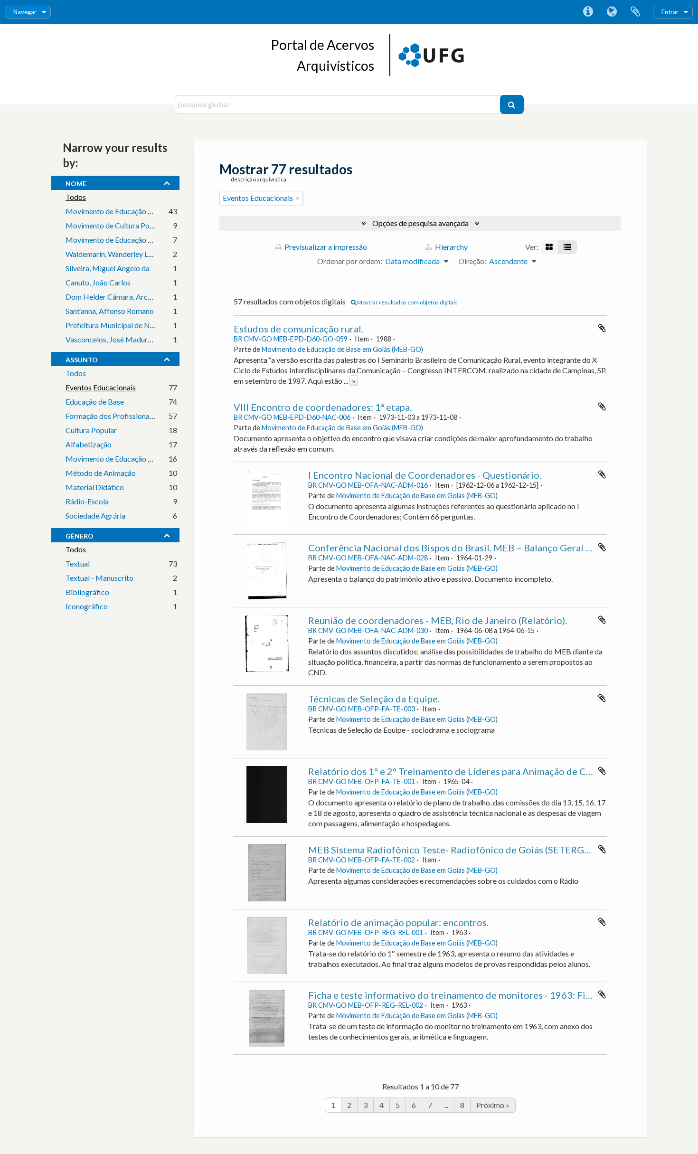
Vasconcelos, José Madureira (113, 339)
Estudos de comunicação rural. (298, 328)
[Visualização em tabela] (567, 247)
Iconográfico (87, 606)
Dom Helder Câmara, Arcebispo (118, 296)
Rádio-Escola (87, 501)
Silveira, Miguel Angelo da (108, 268)
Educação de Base (95, 401)
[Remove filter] (298, 198)
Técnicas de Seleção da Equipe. (374, 698)
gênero (80, 534)
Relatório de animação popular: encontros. (398, 922)
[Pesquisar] (512, 104)
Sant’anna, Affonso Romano (110, 310)
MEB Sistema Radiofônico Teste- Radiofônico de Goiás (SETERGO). (452, 849)
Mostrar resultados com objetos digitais (407, 302)
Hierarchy (451, 246)
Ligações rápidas (588, 12)
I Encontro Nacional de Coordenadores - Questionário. (424, 475)
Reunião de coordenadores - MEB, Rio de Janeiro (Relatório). (437, 620)
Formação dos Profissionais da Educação (131, 415)
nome (76, 182)
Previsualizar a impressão (325, 246)
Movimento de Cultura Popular (116, 225)
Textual (78, 563)
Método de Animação (101, 472)
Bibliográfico (87, 591)
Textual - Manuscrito (99, 577)
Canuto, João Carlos (98, 282)
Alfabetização (89, 444)
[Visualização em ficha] (549, 247)
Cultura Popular (91, 430)
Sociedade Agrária (95, 515)
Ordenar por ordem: (349, 260)
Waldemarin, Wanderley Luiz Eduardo (126, 253)
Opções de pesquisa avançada (420, 222)
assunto (82, 358)
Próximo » (492, 1104)
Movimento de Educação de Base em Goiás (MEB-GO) (342, 349)
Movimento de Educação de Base (119, 211)
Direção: (472, 260)
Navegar (25, 12)
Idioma (611, 12)
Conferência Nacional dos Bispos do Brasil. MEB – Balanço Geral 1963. (459, 547)
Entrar (670, 12)
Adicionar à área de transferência (602, 328)
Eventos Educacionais (101, 387)
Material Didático (95, 487)
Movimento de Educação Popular (119, 458)
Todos (76, 196)
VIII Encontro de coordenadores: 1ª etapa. (323, 407)
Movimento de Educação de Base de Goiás (134, 239)
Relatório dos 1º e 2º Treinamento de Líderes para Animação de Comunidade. (472, 771)
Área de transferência (635, 12)
